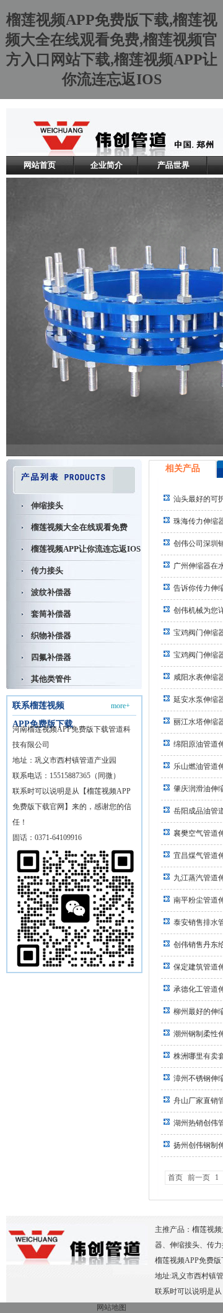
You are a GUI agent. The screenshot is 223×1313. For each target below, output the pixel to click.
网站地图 (111, 1307)
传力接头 (47, 570)
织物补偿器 (51, 635)
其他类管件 (51, 678)
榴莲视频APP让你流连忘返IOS (86, 548)
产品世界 (173, 165)
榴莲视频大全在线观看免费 (79, 527)
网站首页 (40, 165)
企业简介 (106, 165)
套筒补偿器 (51, 613)
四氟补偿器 (51, 657)
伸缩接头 (47, 505)
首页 (175, 1177)
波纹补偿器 (51, 592)
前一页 (199, 1177)
